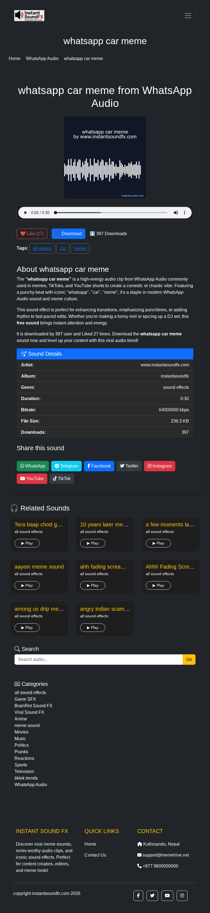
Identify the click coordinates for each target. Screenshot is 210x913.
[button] (138, 896)
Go (189, 659)
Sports (20, 765)
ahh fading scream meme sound (119, 567)
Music (20, 738)
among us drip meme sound (48, 609)
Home (90, 844)
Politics (21, 745)
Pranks (21, 751)
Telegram (68, 466)
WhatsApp (34, 466)
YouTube (34, 478)
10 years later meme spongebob (119, 524)
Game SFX (25, 699)
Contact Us (95, 855)
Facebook (100, 466)
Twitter (131, 466)
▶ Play (27, 543)
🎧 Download (68, 233)
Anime (20, 719)
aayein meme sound (39, 567)
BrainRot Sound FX (33, 705)
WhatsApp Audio (30, 784)
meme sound (27, 725)
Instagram (161, 466)
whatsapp (42, 248)
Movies (21, 732)
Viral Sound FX (29, 712)
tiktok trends (26, 778)
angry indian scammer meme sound (123, 609)
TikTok (64, 478)
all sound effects (30, 692)
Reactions (24, 758)
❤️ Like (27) (32, 233)
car (63, 248)
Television (24, 771)
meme (80, 248)
